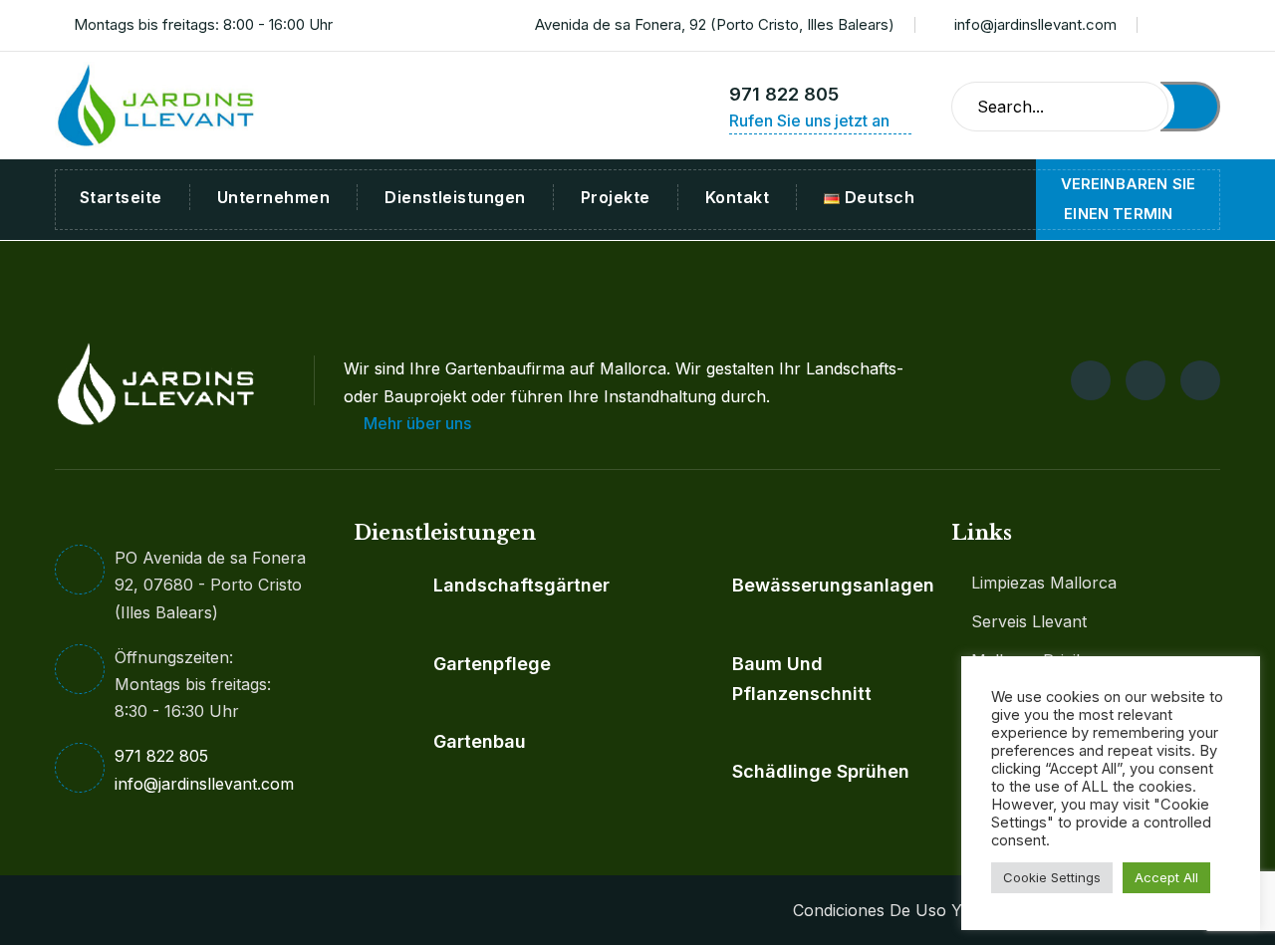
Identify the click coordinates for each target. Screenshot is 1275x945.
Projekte (615, 197)
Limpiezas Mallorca (1044, 582)
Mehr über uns (419, 423)
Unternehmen (273, 197)
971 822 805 (784, 94)
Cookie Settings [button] (1052, 877)
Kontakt (737, 197)
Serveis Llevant (1029, 621)
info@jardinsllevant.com (1035, 24)
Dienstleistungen (455, 197)
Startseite (121, 197)
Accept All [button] (1166, 877)
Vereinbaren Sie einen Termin (1128, 198)
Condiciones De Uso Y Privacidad (919, 910)
